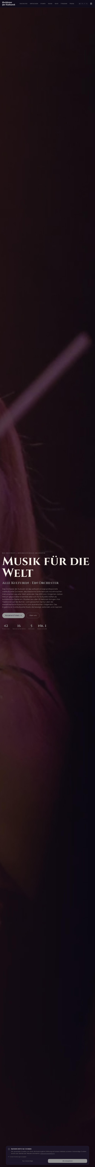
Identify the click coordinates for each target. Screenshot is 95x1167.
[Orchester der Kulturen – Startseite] (8, 3)
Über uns (32, 615)
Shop (56, 4)
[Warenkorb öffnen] (91, 3)
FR (82, 3)
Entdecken (34, 4)
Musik (50, 4)
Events (43, 4)
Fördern (64, 4)
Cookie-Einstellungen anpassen (18, 1156)
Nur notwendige (27, 1161)
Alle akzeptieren (67, 1161)
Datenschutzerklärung (47, 1153)
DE (80, 3)
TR (86, 3)
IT (84, 3)
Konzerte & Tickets (12, 615)
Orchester (23, 4)
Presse (72, 4)
